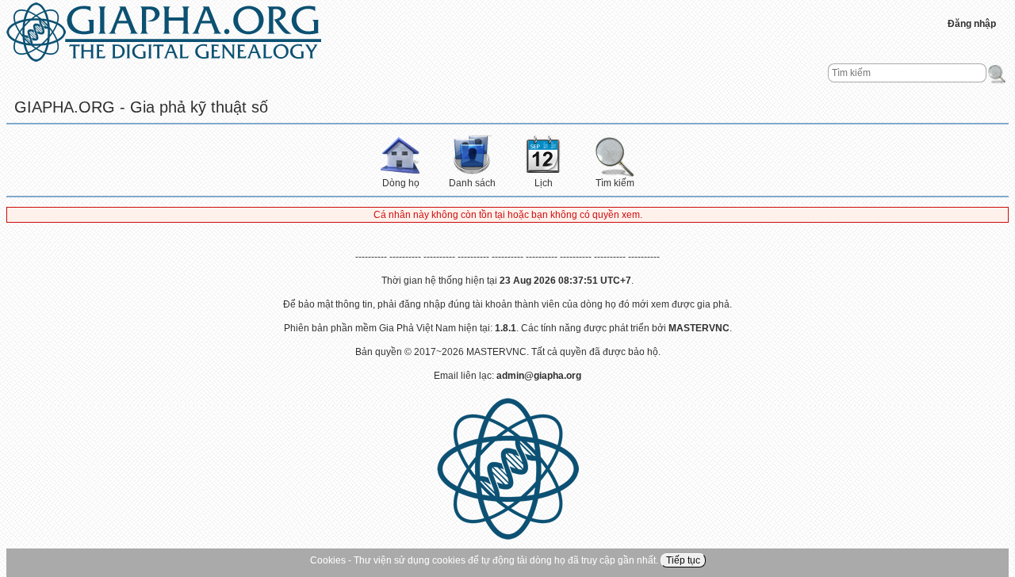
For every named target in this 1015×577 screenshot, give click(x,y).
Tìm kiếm (615, 183)
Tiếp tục (683, 560)
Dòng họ (400, 183)
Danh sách (472, 183)
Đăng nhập (972, 23)
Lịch (543, 183)
